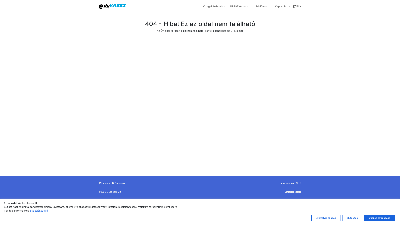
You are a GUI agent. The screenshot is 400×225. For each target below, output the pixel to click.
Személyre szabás (326, 218)
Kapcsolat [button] (281, 6)
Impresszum (287, 183)
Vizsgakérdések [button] (213, 6)
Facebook (119, 183)
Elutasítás (352, 218)
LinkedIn (106, 183)
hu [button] (298, 6)
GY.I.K (298, 183)
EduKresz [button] (261, 6)
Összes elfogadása (379, 218)
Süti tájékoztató (293, 192)
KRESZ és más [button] (239, 6)
